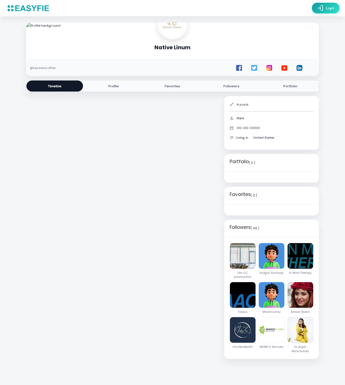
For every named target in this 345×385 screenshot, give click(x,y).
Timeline (54, 86)
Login (325, 8)
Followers (231, 86)
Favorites (172, 86)
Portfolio (290, 86)
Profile (113, 86)
